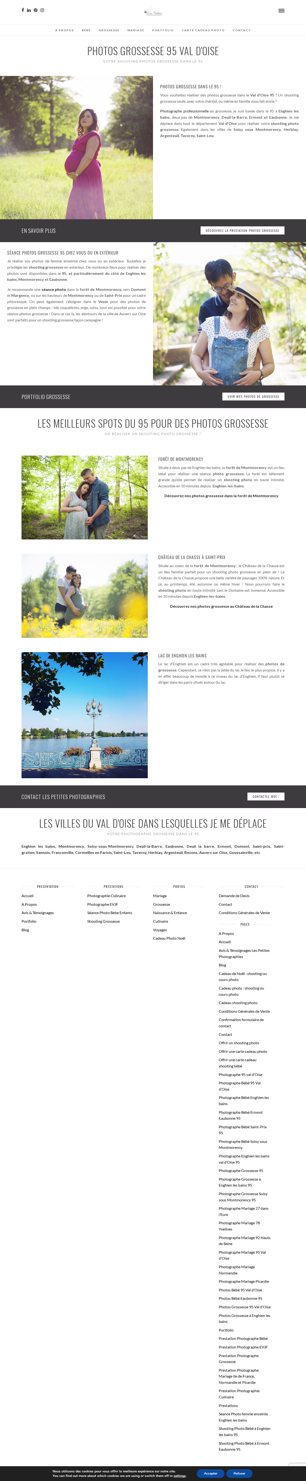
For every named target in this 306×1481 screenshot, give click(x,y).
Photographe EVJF (102, 904)
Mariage (135, 30)
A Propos (64, 30)
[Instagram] (42, 10)
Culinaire (160, 921)
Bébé (86, 30)
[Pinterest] (35, 10)
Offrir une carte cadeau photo (243, 1051)
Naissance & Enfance (170, 912)
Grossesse (109, 30)
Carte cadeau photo (203, 30)
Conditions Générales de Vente (244, 912)
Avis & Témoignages (38, 912)
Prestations (228, 1405)
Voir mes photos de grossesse (253, 396)
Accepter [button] (210, 1473)
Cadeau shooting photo (238, 1002)
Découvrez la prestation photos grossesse (242, 230)
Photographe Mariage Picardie (244, 1281)
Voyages (160, 929)
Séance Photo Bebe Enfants (109, 912)
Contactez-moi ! (266, 796)
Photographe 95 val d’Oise (240, 1074)
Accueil (27, 895)
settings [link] (180, 1476)
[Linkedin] (29, 10)
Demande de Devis (234, 895)
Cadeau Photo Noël (169, 938)
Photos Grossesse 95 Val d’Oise (245, 1307)
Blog (25, 929)
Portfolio (163, 30)
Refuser (239, 1473)
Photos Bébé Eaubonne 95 (240, 1298)
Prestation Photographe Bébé (243, 1338)
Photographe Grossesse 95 (241, 1170)
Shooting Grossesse (103, 921)
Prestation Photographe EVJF (243, 1347)
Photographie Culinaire (106, 895)
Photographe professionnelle (184, 111)
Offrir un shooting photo (239, 1042)
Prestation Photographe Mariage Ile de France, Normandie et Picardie (239, 1376)
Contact (242, 30)
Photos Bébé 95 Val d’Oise (240, 1290)
